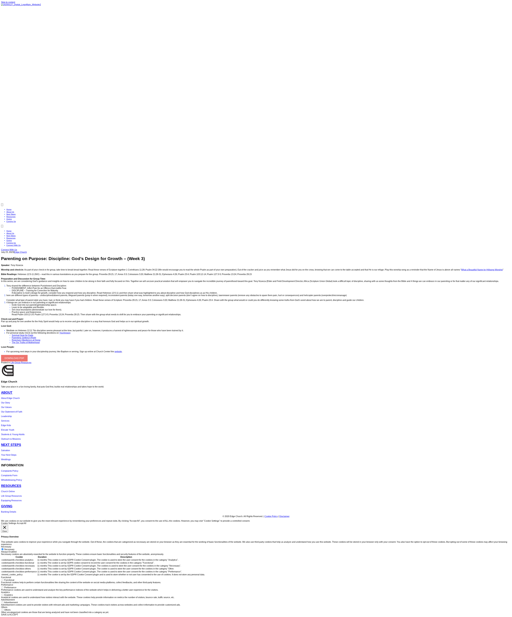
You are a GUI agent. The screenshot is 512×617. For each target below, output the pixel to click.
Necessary (9, 549)
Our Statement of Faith (11, 412)
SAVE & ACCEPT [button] (9, 615)
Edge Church (20, 252)
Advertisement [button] (8, 600)
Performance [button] (7, 585)
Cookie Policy (271, 516)
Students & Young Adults (13, 434)
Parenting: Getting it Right (24, 338)
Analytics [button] (5, 592)
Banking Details (8, 512)
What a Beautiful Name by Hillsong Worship (482, 270)
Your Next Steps (8, 455)
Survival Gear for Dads (22, 335)
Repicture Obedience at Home (26, 340)
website (118, 351)
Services (5, 421)
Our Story (5, 403)
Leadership (6, 416)
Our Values (6, 407)
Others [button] (4, 607)
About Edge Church (10, 398)
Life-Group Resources (21, 362)
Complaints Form (9, 475)
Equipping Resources (11, 500)
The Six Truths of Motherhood (26, 342)
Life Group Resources (11, 496)
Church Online (8, 491)
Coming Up (11, 221)
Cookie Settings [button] (8, 523)
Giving (9, 219)
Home (8, 209)
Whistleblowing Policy (11, 480)
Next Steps (11, 214)
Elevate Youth (7, 430)
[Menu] (2, 204)
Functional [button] (6, 577)
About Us (10, 212)
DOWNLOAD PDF (14, 358)
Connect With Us (13, 245)
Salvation (5, 450)
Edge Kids (6, 425)
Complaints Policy (9, 471)
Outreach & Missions (11, 439)
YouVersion (64, 333)
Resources (10, 217)
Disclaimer (284, 516)
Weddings (6, 459)
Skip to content (8, 2)
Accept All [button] (21, 523)
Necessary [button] (6, 547)
